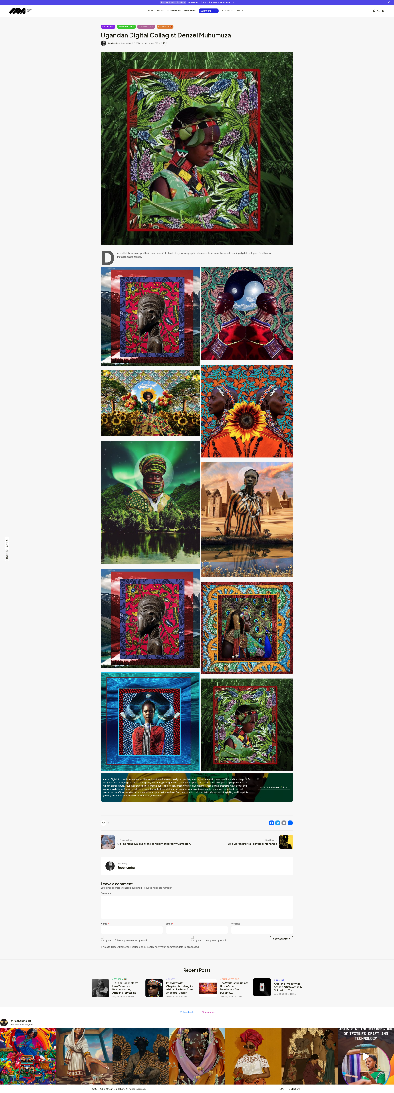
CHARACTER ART (230, 979)
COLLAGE (109, 26)
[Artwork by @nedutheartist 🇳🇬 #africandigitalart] (253, 1056)
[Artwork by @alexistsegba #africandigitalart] (197, 1056)
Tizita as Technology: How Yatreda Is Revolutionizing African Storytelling (125, 987)
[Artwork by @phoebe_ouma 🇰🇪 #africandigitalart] (309, 1056)
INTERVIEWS (190, 10)
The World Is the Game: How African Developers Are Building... (234, 987)
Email (169, 923)
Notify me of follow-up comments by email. (124, 940)
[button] (150, 316)
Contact (241, 10)
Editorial (206, 11)
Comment (107, 893)
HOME (281, 1089)
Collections (174, 10)
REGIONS (226, 10)
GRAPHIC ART (127, 26)
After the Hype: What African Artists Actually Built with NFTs (288, 987)
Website (235, 923)
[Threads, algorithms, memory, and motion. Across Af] (366, 1056)
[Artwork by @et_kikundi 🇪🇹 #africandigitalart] (84, 1056)
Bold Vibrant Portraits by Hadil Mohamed (252, 843)
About (160, 10)
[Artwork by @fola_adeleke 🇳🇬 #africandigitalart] (141, 1056)
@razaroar (135, 256)
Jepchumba (113, 43)
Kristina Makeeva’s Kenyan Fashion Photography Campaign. (154, 843)
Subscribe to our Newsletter (216, 2)
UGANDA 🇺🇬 (166, 26)
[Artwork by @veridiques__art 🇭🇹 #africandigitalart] (28, 1056)
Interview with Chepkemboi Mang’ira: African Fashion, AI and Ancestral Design (180, 987)
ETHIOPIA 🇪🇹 (120, 979)
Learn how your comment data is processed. (173, 946)
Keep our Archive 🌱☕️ (272, 787)
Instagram (210, 1012)
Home (151, 10)
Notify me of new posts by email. (208, 940)
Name (105, 923)
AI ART (171, 979)
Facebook (188, 1012)
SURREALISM (147, 26)
